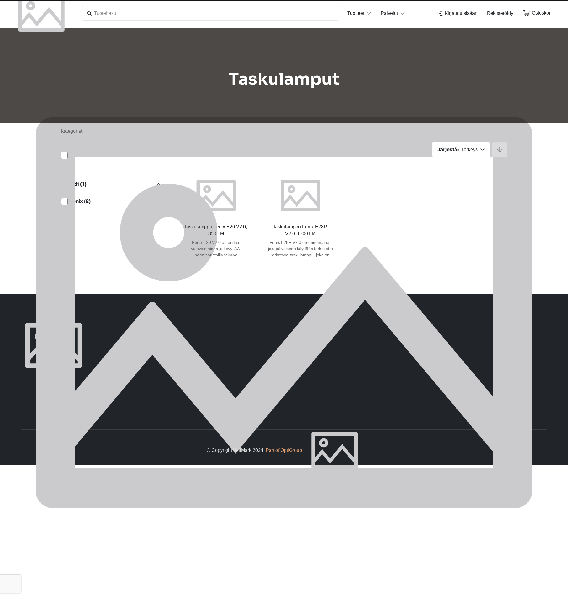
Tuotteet (355, 13)
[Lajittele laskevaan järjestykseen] (499, 149)
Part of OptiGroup (284, 450)
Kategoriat (71, 131)
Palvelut (389, 13)
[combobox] (461, 149)
